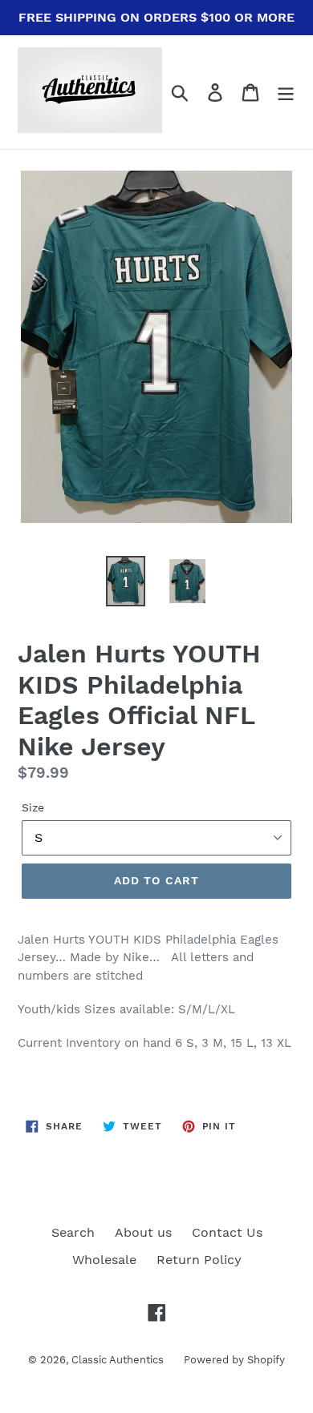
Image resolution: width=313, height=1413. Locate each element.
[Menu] (285, 92)
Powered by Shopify (234, 1360)
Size (33, 807)
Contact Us (227, 1232)
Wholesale (104, 1259)
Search (73, 1232)
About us (143, 1232)
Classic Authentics (117, 1360)
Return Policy (199, 1259)
